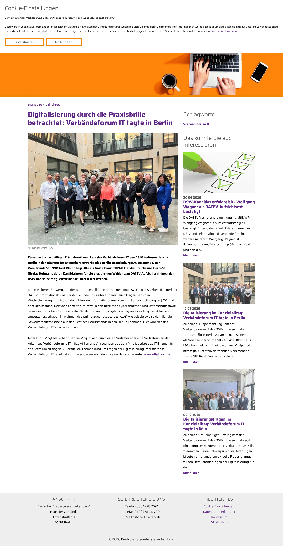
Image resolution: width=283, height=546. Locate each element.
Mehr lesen (191, 255)
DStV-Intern (219, 522)
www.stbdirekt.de (157, 354)
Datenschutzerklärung (219, 511)
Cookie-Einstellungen (219, 506)
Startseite (35, 104)
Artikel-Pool (53, 104)
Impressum (219, 517)
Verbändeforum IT (196, 124)
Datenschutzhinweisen (223, 31)
